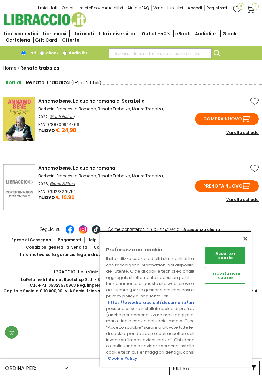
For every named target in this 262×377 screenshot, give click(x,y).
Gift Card (46, 40)
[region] (176, 299)
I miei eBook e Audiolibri (100, 8)
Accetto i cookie (225, 255)
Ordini (67, 8)
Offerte (71, 40)
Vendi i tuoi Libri (168, 8)
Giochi (230, 33)
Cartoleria (18, 40)
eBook (182, 33)
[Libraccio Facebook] (70, 232)
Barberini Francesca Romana (67, 109)
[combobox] (160, 53)
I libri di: (13, 82)
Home (10, 68)
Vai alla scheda (242, 132)
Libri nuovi (54, 33)
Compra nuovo (222, 119)
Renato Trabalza (114, 109)
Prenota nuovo (223, 186)
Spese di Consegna (31, 239)
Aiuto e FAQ (138, 8)
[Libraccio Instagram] (83, 232)
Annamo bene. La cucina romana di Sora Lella (91, 101)
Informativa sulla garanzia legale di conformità (69, 254)
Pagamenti (69, 239)
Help (92, 239)
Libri (31, 53)
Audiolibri (206, 33)
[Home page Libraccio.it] (44, 25)
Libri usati (82, 33)
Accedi (195, 8)
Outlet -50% (156, 33)
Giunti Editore (62, 116)
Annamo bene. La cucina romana (76, 168)
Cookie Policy (122, 358)
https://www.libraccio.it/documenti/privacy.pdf (161, 302)
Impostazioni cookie (225, 275)
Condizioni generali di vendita (56, 247)
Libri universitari (118, 33)
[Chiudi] (245, 239)
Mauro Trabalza (147, 109)
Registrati (216, 8)
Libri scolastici (21, 33)
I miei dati (47, 8)
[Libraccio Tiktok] (96, 232)
